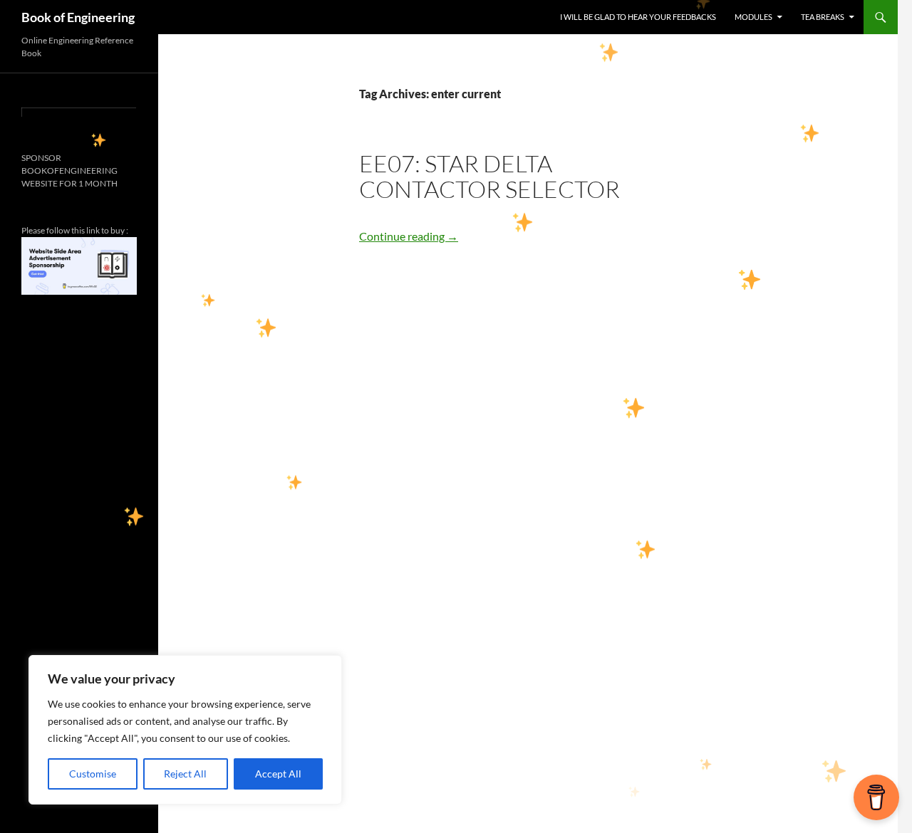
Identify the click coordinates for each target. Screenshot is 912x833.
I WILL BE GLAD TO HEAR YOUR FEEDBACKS (638, 16)
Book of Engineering (78, 17)
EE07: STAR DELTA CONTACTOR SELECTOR (489, 176)
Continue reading (408, 236)
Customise (92, 773)
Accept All (278, 773)
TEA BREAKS (822, 16)
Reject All (185, 773)
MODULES (753, 16)
